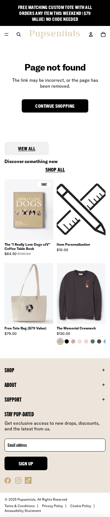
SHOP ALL (55, 169)
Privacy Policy (52, 506)
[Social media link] (8, 480)
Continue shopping (54, 106)
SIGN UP (26, 463)
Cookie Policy (80, 506)
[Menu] (6, 34)
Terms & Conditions (20, 506)
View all (26, 148)
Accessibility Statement (23, 511)
